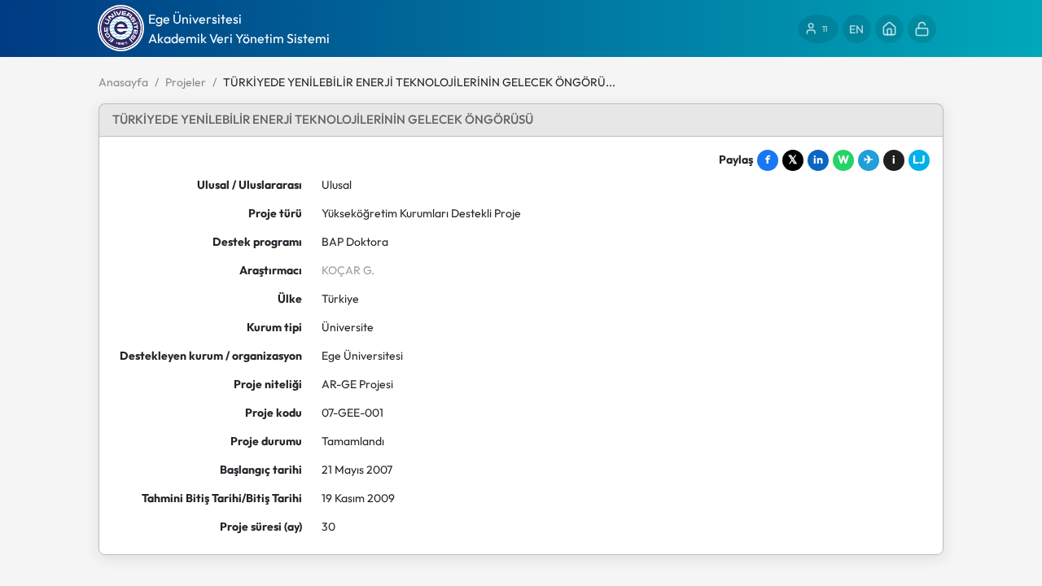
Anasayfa (123, 82)
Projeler (185, 82)
